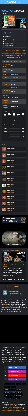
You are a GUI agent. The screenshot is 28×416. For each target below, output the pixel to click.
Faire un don (16, 398)
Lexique (18, 384)
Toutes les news (8, 38)
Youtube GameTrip (13, 375)
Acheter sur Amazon (9, 45)
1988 (14, 70)
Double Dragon (15, 87)
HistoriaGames (7, 408)
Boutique (7, 392)
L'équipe (13, 387)
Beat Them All (14, 74)
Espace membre (8, 398)
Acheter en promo (9, 43)
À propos (13, 392)
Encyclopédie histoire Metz (17, 408)
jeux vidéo (7, 357)
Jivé (11, 405)
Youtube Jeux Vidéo (20, 407)
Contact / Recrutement (9, 384)
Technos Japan (14, 77)
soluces (5, 304)
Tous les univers (18, 395)
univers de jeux (6, 311)
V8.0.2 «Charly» (13, 404)
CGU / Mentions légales (10, 389)
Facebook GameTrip (13, 367)
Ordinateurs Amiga (16, 61)
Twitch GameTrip (13, 379)
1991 (14, 65)
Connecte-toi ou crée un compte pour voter (14, 122)
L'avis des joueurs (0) (9, 40)
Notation (19, 392)
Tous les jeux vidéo (9, 395)
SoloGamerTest (18, 410)
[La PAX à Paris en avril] (14, 257)
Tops (24, 384)
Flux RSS (19, 389)
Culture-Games (12, 407)
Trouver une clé (8, 41)
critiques (23, 347)
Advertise (7, 387)
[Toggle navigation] (19, 2)
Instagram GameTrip (14, 371)
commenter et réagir (10, 307)
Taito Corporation (15, 81)
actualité (15, 347)
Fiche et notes (8, 36)
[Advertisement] (14, 227)
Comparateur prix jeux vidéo (8, 410)
